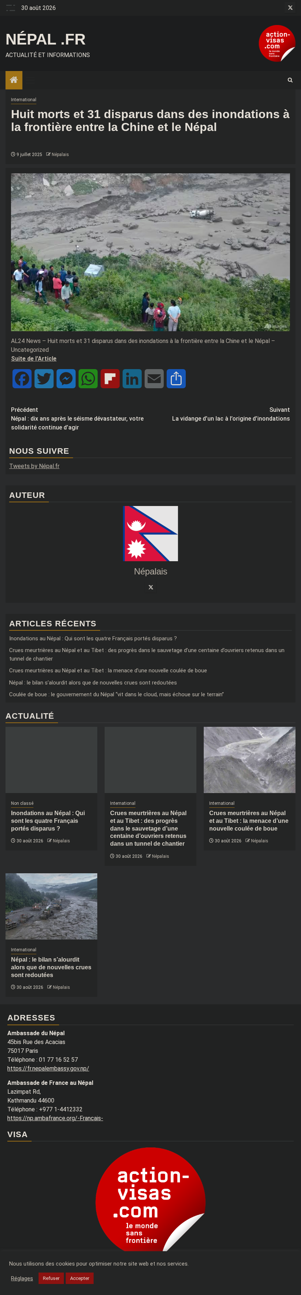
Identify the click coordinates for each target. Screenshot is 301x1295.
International (23, 99)
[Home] (14, 80)
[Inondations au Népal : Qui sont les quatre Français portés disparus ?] (51, 760)
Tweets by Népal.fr (34, 466)
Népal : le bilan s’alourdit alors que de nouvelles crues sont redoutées (93, 682)
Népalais (60, 154)
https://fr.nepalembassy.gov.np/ (48, 1068)
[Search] (290, 80)
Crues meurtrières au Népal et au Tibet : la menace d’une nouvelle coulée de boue (108, 670)
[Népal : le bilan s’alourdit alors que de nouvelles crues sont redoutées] (51, 906)
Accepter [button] (79, 1278)
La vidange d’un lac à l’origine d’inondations (231, 414)
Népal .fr (46, 39)
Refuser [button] (51, 1278)
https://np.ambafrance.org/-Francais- (55, 1118)
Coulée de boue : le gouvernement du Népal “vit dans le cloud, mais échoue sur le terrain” (116, 694)
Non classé (22, 803)
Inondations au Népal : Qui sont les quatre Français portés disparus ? (93, 638)
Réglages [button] (22, 1278)
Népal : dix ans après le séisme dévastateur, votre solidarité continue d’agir (77, 418)
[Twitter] (150, 586)
